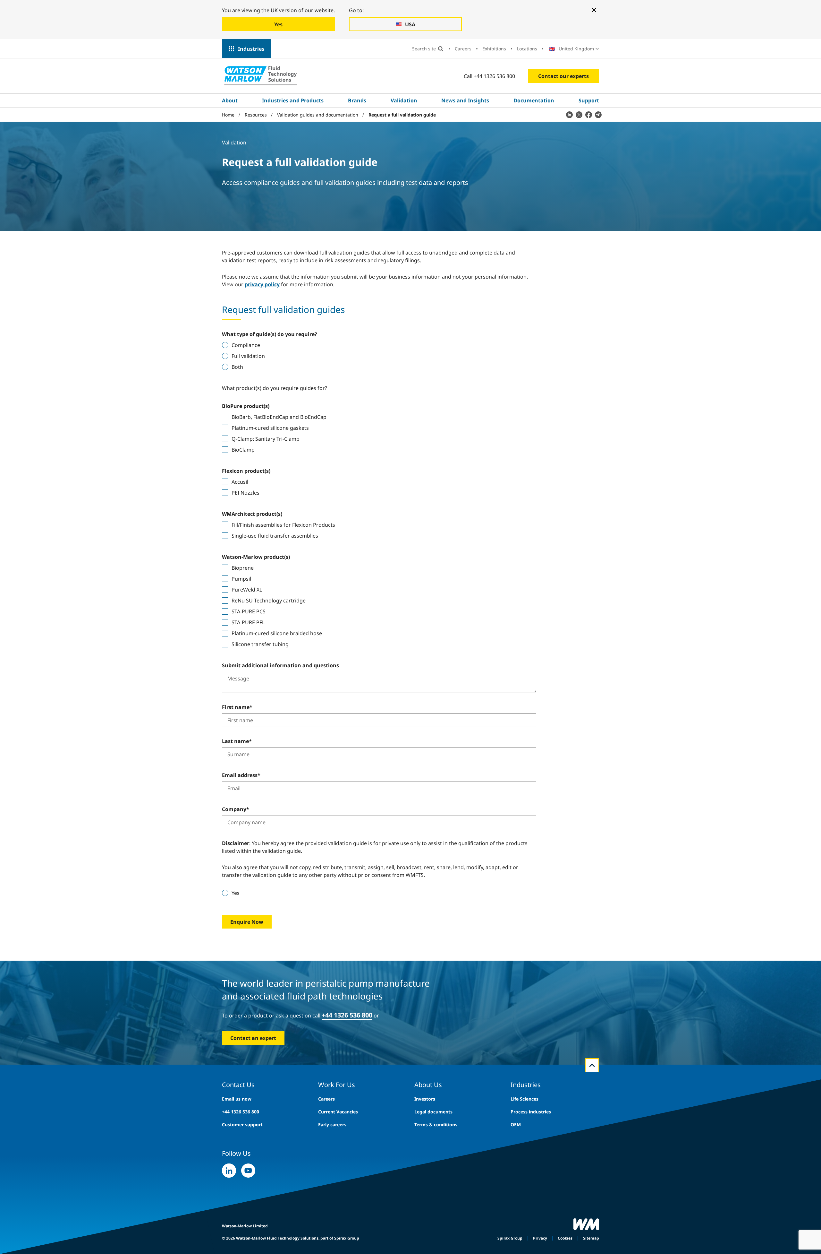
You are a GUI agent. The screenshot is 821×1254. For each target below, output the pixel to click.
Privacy (540, 1238)
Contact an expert (253, 1038)
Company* (235, 809)
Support (589, 100)
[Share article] (569, 115)
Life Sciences (524, 1099)
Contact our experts (563, 76)
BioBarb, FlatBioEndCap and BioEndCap (279, 416)
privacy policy (262, 284)
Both (237, 366)
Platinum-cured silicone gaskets (270, 427)
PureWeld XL (247, 589)
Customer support (242, 1124)
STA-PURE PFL (248, 622)
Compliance (246, 345)
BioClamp (243, 449)
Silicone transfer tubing (260, 644)
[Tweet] (579, 115)
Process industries (531, 1112)
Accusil (240, 481)
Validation (404, 100)
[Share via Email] (598, 115)
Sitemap (591, 1238)
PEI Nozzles (245, 492)
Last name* (237, 741)
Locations (527, 49)
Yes (236, 892)
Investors (424, 1099)
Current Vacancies (338, 1112)
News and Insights (465, 100)
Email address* (241, 775)
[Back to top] (592, 1065)
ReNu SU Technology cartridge (269, 600)
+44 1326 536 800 (240, 1112)
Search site (424, 49)
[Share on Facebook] (588, 115)
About (230, 100)
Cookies (565, 1238)
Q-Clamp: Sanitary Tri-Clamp (266, 438)
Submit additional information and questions (280, 665)
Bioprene (243, 567)
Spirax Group (509, 1238)
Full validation (248, 355)
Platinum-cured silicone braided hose (277, 633)
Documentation (533, 100)
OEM (516, 1124)
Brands (357, 100)
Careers (463, 49)
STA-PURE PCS (249, 611)
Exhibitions (494, 49)
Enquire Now (246, 921)
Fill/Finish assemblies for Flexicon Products (283, 524)
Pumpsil (241, 578)
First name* (237, 707)
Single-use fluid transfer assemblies (275, 535)
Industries (251, 48)
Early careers (332, 1124)
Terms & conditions (435, 1124)
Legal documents (433, 1112)
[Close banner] (594, 9)
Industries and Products (293, 100)
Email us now (236, 1099)
